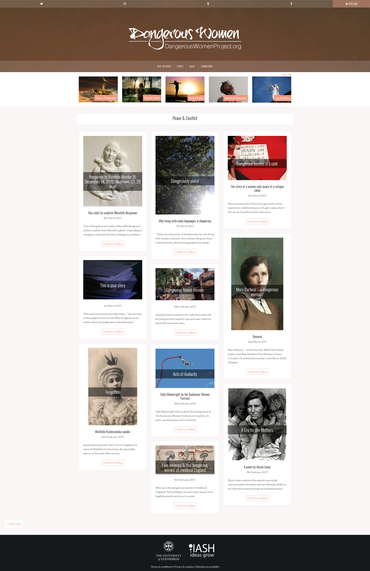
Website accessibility (207, 566)
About (192, 66)
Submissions (207, 66)
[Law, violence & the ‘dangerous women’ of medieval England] (185, 459)
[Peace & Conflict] (271, 89)
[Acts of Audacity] (185, 368)
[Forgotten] (112, 386)
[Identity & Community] (185, 89)
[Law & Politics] (228, 89)
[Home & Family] (98, 89)
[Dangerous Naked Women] (185, 284)
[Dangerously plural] (185, 175)
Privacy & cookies (184, 566)
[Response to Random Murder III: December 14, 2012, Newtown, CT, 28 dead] (112, 170)
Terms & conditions (161, 566)
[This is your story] (112, 279)
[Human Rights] (141, 89)
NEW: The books (164, 66)
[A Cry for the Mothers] (257, 424)
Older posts (14, 523)
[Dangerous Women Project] (185, 33)
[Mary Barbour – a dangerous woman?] (257, 283)
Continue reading (113, 243)
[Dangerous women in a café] (257, 157)
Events (180, 66)
